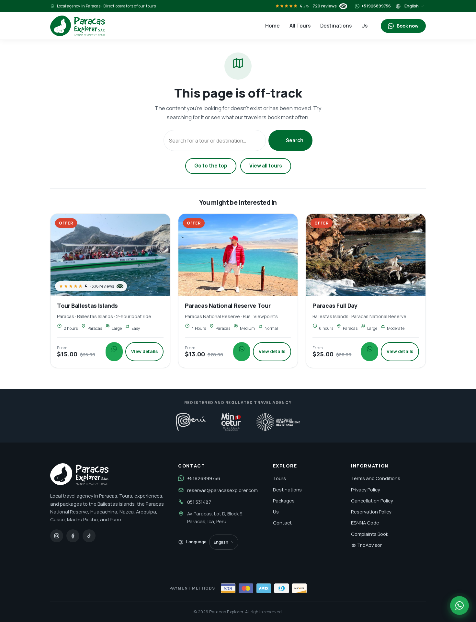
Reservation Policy (371, 511)
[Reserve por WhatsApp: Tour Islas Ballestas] (114, 351)
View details (144, 351)
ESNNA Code (365, 522)
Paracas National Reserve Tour (228, 305)
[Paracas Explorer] (77, 26)
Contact (282, 522)
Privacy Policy (365, 489)
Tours (279, 478)
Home (272, 25)
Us (364, 25)
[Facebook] (72, 535)
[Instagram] (56, 535)
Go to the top (210, 165)
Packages (284, 500)
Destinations (336, 25)
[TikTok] (89, 535)
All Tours (300, 25)
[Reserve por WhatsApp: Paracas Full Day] (369, 351)
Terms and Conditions (375, 478)
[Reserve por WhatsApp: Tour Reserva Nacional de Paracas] (241, 351)
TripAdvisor (369, 545)
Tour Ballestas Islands (87, 305)
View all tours (265, 165)
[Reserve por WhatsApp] (459, 605)
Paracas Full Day (334, 305)
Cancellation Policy (372, 500)
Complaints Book (369, 534)
